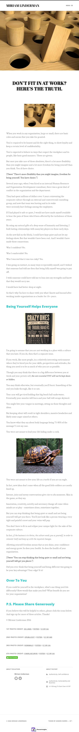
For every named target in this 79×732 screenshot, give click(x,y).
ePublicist (30, 637)
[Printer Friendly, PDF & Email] (12, 657)
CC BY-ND (48, 637)
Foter (36, 629)
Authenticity (53, 674)
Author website (20, 678)
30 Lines (27, 629)
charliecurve (31, 653)
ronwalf (28, 645)
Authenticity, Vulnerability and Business (59, 682)
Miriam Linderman (22, 5)
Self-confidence (63, 674)
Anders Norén (61, 721)
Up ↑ (71, 721)
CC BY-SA (45, 629)
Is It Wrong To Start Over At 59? (59, 686)
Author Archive (16, 678)
